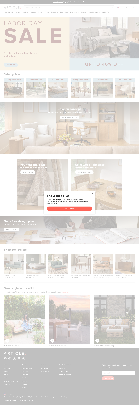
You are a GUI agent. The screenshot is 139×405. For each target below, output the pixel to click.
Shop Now (69, 208)
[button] (92, 193)
